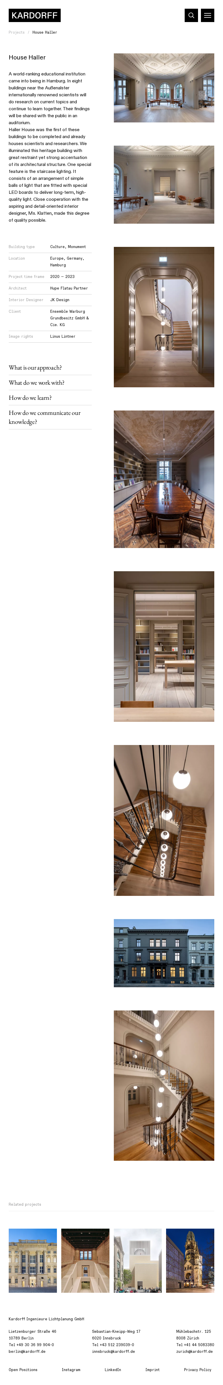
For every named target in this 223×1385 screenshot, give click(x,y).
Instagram (71, 1370)
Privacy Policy (197, 1370)
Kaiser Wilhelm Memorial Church (186, 1239)
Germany (74, 258)
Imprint (152, 1370)
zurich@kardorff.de (194, 1351)
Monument (77, 246)
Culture (57, 246)
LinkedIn (113, 1370)
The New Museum (81, 1236)
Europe (57, 258)
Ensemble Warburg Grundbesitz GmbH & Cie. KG (69, 318)
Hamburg (58, 265)
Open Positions (23, 1370)
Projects (17, 32)
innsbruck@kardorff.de (113, 1351)
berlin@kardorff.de (27, 1351)
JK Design (59, 300)
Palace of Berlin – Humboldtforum (30, 1239)
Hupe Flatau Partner (69, 288)
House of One (130, 1236)
